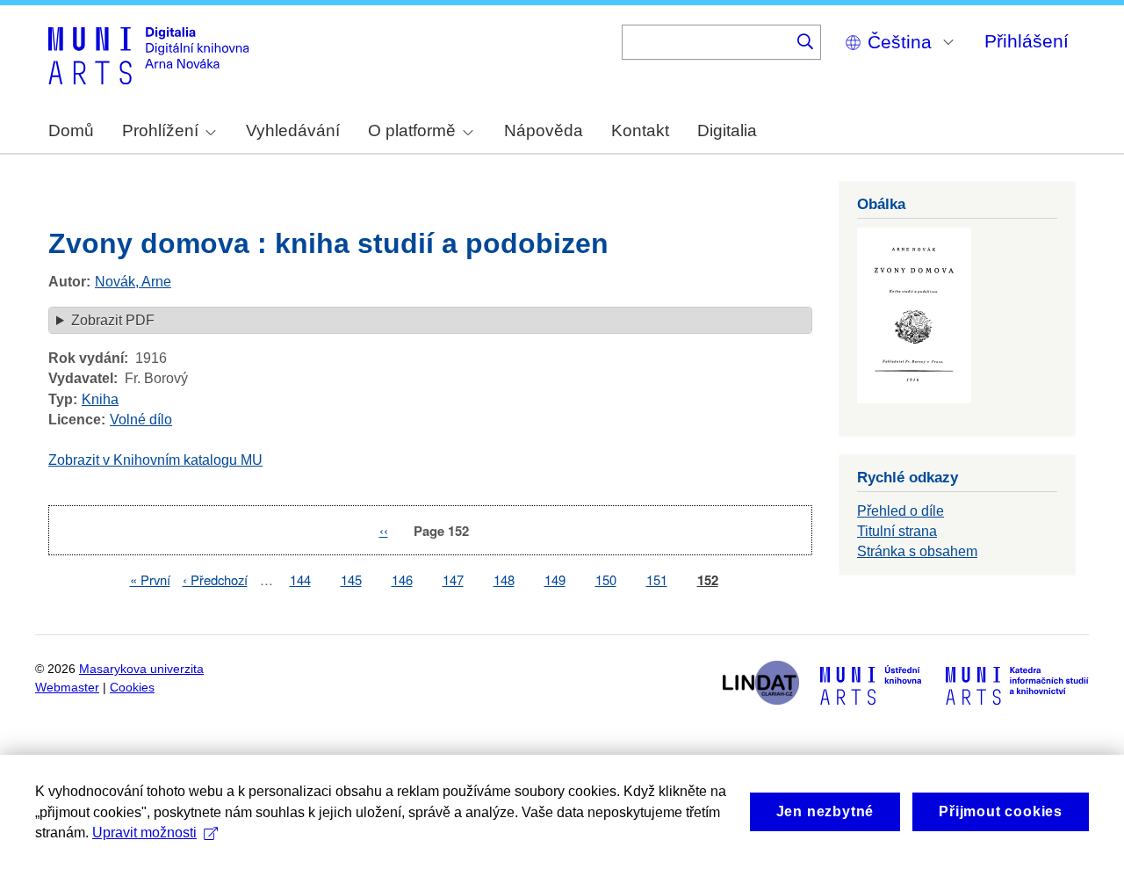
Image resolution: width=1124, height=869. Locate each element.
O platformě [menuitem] (412, 130)
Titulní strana (897, 531)
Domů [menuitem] (71, 130)
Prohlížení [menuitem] (160, 130)
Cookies (132, 687)
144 (300, 579)
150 (605, 579)
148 (504, 579)
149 (555, 579)
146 (402, 579)
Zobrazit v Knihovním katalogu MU (155, 460)
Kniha (100, 399)
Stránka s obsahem (917, 551)
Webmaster (67, 687)
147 (453, 579)
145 (351, 579)
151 (656, 579)
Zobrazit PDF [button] (113, 320)
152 (707, 580)
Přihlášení (1026, 41)
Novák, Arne (133, 281)
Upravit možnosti (144, 832)
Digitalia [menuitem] (727, 130)
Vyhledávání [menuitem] (293, 130)
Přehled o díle (900, 510)
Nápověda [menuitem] (543, 130)
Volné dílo (141, 419)
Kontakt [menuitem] (640, 130)
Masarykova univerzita (141, 669)
